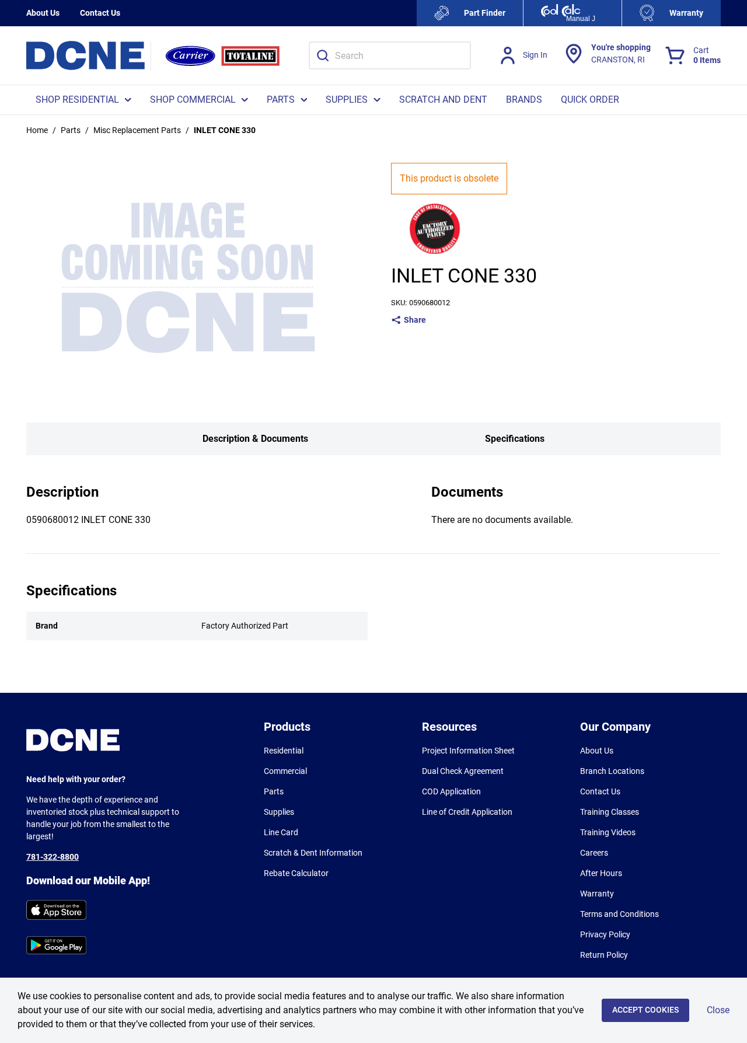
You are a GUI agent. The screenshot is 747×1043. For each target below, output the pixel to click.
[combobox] (390, 55)
